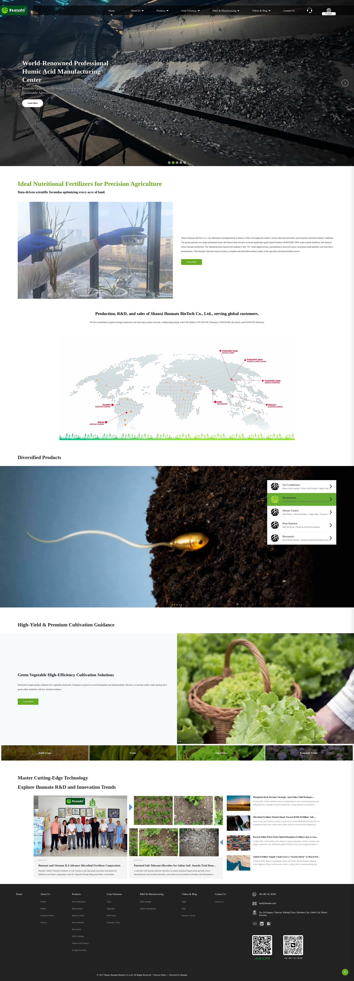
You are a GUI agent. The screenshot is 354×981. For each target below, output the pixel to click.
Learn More (33, 95)
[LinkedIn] (261, 923)
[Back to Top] (345, 972)
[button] (345, 83)
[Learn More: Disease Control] (331, 512)
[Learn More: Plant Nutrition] (331, 525)
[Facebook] (268, 923)
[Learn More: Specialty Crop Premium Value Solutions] (265, 688)
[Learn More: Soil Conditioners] (331, 486)
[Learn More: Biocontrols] (331, 538)
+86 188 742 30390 (262, 958)
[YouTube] (254, 923)
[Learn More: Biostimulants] (331, 499)
